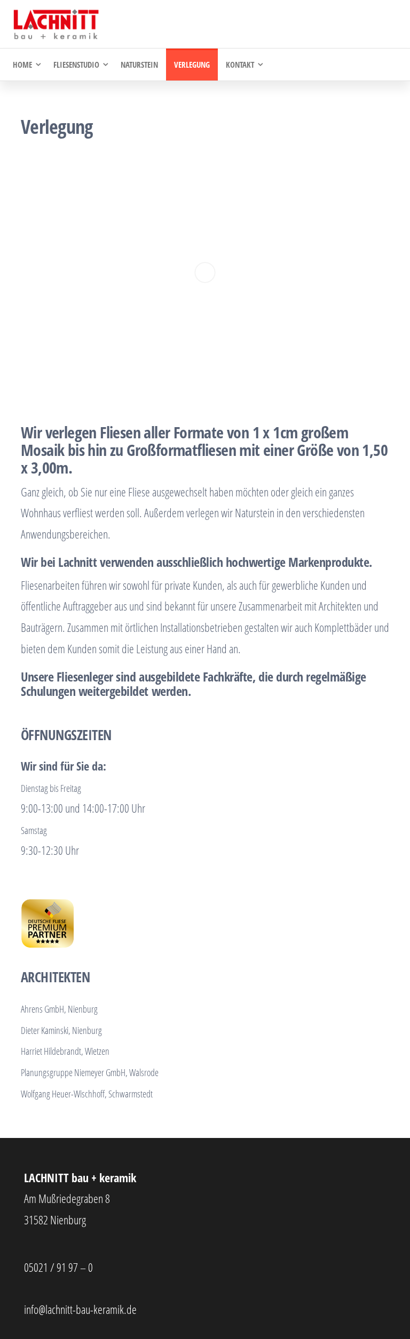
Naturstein (139, 64)
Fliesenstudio (76, 64)
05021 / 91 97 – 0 (58, 1267)
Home (22, 64)
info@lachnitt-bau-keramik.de (80, 1309)
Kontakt (240, 64)
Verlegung (192, 64)
